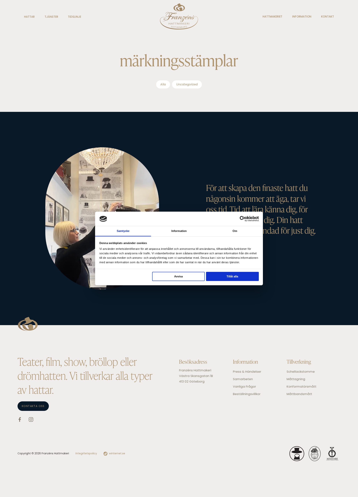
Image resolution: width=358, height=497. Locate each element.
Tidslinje (74, 17)
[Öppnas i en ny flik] (242, 219)
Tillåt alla (232, 276)
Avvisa (178, 276)
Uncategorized (187, 84)
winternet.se (117, 453)
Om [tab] (235, 230)
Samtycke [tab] (123, 230)
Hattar (29, 17)
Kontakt (327, 16)
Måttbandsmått (299, 394)
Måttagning (296, 379)
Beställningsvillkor (246, 394)
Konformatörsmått (301, 386)
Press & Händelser (247, 371)
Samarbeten (243, 379)
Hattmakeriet (272, 16)
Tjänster (51, 17)
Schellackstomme (301, 371)
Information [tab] (179, 230)
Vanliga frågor (244, 386)
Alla (163, 84)
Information (301, 16)
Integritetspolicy (86, 453)
